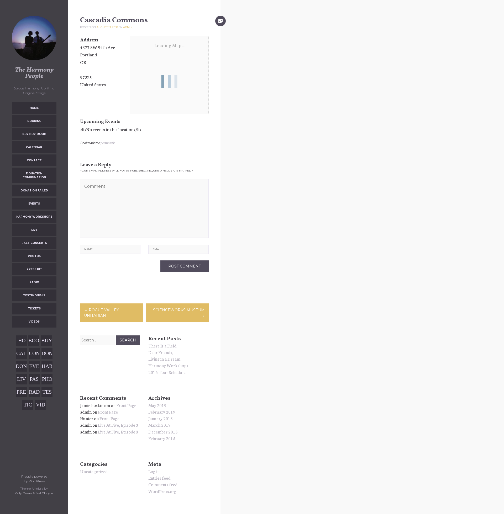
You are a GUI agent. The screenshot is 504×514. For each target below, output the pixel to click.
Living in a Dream (164, 359)
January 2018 (160, 418)
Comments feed (162, 484)
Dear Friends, (160, 352)
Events (34, 203)
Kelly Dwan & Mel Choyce (34, 493)
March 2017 (159, 425)
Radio (34, 282)
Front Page (126, 405)
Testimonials (34, 295)
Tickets (34, 308)
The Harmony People (34, 73)
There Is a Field (162, 345)
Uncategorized (94, 471)
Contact (34, 160)
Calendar (34, 147)
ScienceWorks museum (179, 313)
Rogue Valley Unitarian (101, 313)
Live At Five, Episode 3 (118, 425)
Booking (34, 121)
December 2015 (163, 432)
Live (34, 230)
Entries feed (159, 478)
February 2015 (161, 438)
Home (34, 108)
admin (128, 27)
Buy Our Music (34, 134)
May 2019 (157, 405)
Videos (34, 321)
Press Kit (34, 269)
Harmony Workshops (34, 216)
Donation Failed (34, 190)
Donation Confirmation (34, 175)
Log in (154, 471)
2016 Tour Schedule (167, 372)
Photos (34, 256)
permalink (108, 142)
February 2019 (161, 412)
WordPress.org (162, 491)
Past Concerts (34, 243)
